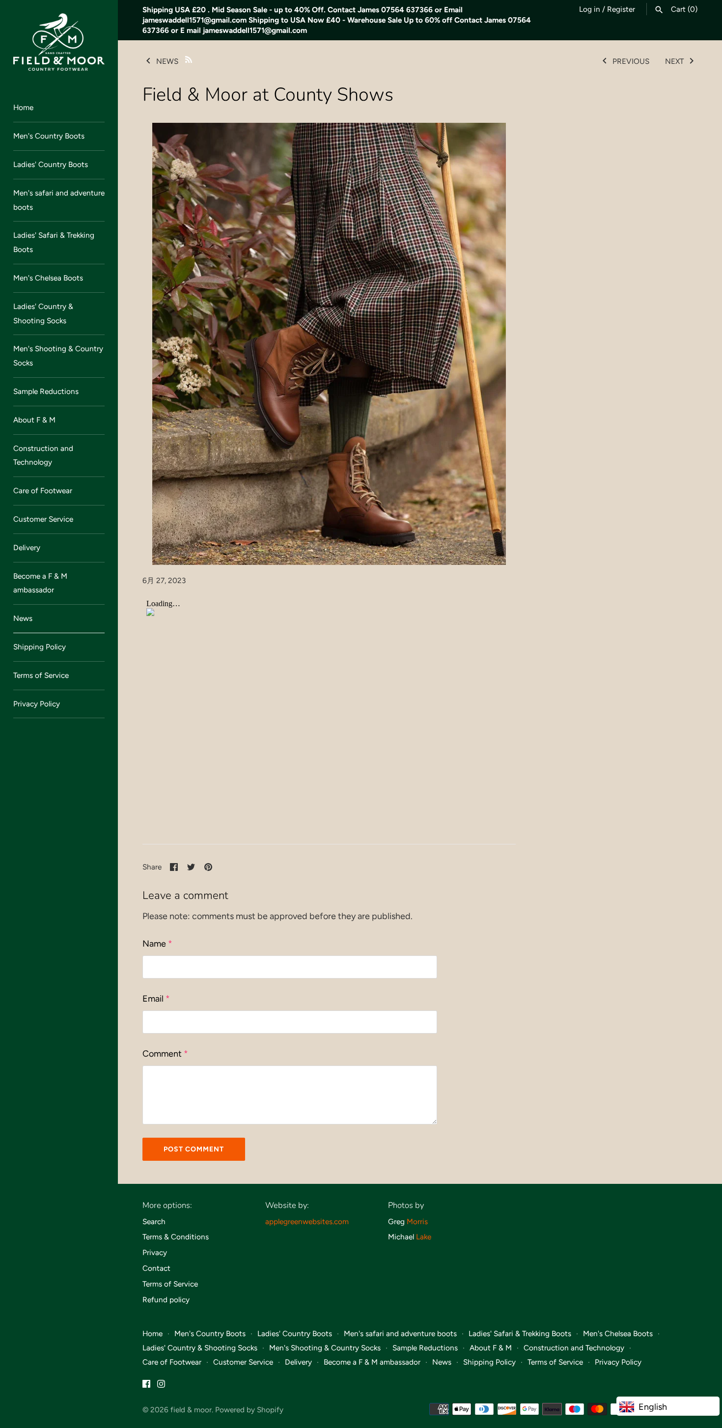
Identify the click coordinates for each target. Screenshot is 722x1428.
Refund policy (166, 1299)
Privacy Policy (36, 703)
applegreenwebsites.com (307, 1221)
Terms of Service (41, 675)
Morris (417, 1221)
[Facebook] (146, 1386)
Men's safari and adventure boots (59, 200)
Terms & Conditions (175, 1236)
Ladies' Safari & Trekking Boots (53, 242)
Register (621, 9)
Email (156, 998)
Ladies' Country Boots (50, 164)
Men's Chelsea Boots (48, 277)
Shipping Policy (39, 646)
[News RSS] (188, 58)
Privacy (154, 1252)
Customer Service (43, 519)
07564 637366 (407, 9)
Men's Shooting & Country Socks (58, 355)
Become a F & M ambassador (40, 583)
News (22, 618)
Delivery (26, 547)
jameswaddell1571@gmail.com (194, 20)
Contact (156, 1268)
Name (157, 943)
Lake (423, 1236)
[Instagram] (161, 1386)
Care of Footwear (42, 490)
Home (23, 107)
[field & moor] (59, 42)
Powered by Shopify (249, 1409)
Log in (589, 9)
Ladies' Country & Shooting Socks (43, 313)
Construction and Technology (43, 455)
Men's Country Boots (48, 135)
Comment (165, 1053)
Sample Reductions (46, 391)
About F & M (34, 419)
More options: (167, 1205)
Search (154, 1221)
